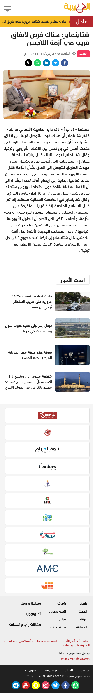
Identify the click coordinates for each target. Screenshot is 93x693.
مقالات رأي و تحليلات (25, 624)
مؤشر (82, 619)
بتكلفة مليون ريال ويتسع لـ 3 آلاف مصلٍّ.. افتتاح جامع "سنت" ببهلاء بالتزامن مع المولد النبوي (28, 382)
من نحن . (84, 670)
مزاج (62, 619)
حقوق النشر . (28, 670)
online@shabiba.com (75, 659)
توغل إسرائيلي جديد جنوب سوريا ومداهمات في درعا (28, 328)
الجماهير (80, 627)
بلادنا (83, 603)
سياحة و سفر (30, 603)
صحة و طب (58, 627)
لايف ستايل (57, 611)
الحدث (83, 54)
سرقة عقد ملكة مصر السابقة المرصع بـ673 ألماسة (30, 355)
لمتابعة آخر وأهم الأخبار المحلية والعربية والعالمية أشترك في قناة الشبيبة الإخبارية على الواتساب (47, 643)
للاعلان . (68, 670)
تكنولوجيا (33, 614)
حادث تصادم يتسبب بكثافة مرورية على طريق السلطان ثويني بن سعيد (33, 21)
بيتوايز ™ (31, 676)
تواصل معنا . (49, 670)
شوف (61, 603)
